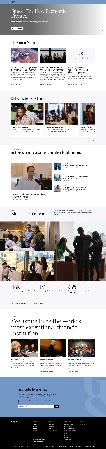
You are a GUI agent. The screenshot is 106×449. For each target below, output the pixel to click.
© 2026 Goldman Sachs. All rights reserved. (20, 446)
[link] (22, 2)
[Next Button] (93, 140)
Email (19, 404)
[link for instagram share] (82, 424)
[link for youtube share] (84, 424)
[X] (86, 424)
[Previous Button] (89, 140)
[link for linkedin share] (80, 424)
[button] (13, 2)
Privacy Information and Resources (24, 401)
